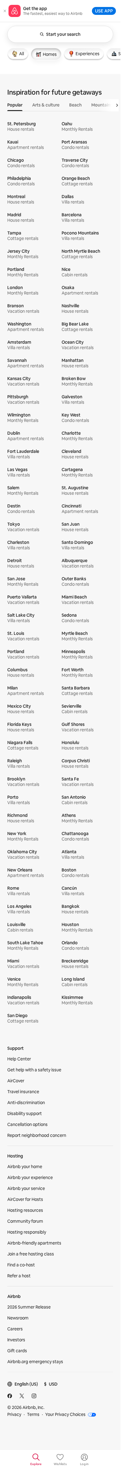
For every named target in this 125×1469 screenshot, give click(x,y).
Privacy (14, 1414)
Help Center (19, 1059)
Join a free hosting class (30, 1254)
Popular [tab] (14, 105)
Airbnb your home (24, 1166)
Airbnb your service (26, 1188)
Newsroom (18, 1318)
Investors (16, 1340)
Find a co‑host (21, 1265)
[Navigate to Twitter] (21, 1395)
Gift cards (17, 1350)
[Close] (5, 11)
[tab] (18, 54)
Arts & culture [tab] (45, 105)
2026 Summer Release (29, 1307)
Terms (33, 1414)
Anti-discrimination (26, 1102)
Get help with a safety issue (34, 1070)
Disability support (24, 1113)
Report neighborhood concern (36, 1135)
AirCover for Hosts (25, 1199)
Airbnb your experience (30, 1177)
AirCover (15, 1080)
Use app (104, 10)
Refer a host (19, 1276)
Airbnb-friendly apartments (34, 1243)
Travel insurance (23, 1091)
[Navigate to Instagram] (34, 1395)
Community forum (25, 1221)
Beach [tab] (75, 105)
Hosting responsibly (26, 1232)
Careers (15, 1329)
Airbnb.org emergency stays (35, 1361)
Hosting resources (25, 1210)
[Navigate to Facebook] (9, 1395)
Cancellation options (27, 1124)
